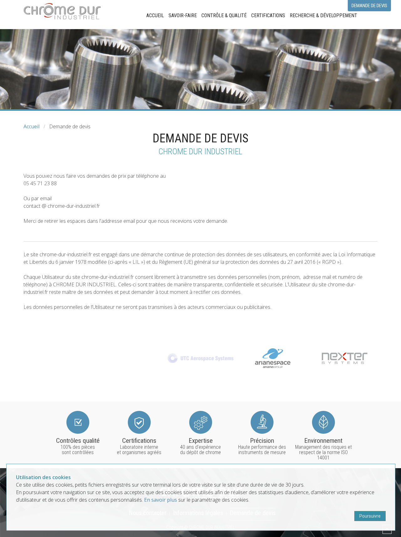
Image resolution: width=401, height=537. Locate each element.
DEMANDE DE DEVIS (369, 5)
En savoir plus (160, 499)
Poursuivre (370, 516)
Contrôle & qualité (224, 15)
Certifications (268, 15)
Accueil (155, 15)
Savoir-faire (183, 15)
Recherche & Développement (323, 15)
